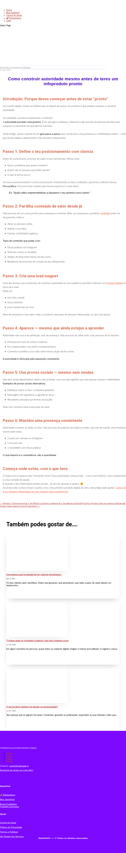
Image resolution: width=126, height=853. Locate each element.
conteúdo (105, 213)
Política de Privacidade (11, 827)
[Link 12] (37, 570)
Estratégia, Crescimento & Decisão (15, 68)
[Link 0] (14, 5)
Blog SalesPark (13, 13)
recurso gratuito (114, 283)
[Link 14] (37, 636)
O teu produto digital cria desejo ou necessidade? (32, 707)
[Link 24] (7, 778)
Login (8, 21)
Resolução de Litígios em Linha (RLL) (16, 770)
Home (9, 10)
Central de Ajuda (14, 15)
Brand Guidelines (8, 804)
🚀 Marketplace (13, 18)
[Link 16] (37, 702)
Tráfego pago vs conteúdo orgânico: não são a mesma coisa (37, 640)
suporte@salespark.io (19, 766)
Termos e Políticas (9, 832)
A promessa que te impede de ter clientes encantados (33, 574)
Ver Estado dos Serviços (12, 836)
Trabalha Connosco (9, 806)
